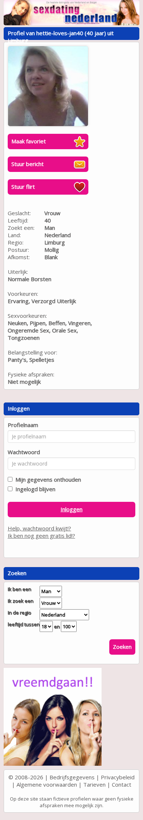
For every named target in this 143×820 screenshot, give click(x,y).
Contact (121, 784)
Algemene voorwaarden (46, 784)
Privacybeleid (118, 777)
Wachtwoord (24, 452)
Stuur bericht (27, 164)
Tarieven (94, 784)
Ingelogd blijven (33, 489)
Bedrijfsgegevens (72, 777)
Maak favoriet (28, 141)
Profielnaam (23, 425)
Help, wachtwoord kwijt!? (39, 528)
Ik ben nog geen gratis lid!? (41, 535)
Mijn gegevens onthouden (46, 479)
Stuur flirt (23, 186)
